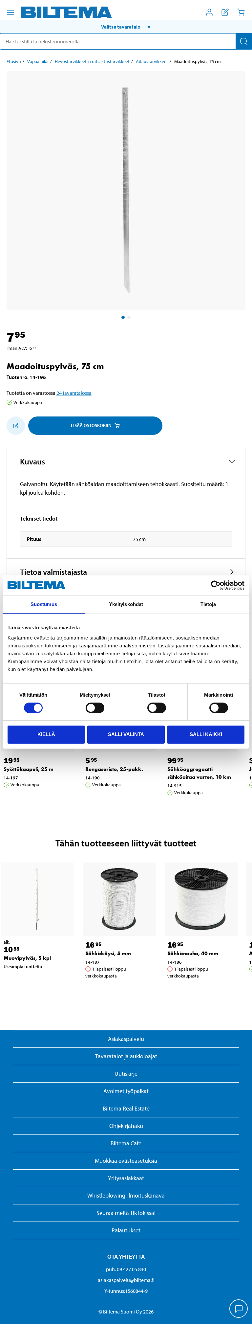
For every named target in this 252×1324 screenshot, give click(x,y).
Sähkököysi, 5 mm (108, 953)
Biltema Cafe (126, 1143)
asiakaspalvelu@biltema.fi (126, 1280)
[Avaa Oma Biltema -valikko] (209, 12)
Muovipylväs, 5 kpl (27, 957)
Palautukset (126, 1230)
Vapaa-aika (38, 61)
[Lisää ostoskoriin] (16, 425)
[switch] (95, 708)
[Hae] (244, 41)
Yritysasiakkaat (126, 1178)
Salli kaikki (206, 734)
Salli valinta (126, 734)
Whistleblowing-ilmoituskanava (126, 1195)
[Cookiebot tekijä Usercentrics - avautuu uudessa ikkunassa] (215, 585)
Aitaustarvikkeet (152, 61)
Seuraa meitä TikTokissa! (126, 1213)
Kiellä (46, 734)
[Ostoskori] (241, 12)
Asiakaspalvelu (126, 1039)
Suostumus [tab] (44, 604)
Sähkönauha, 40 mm (192, 953)
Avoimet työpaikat (126, 1091)
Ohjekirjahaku (126, 1126)
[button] (126, 26)
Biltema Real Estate (126, 1108)
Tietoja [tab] (208, 604)
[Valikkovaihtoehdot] (10, 12)
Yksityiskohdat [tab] (126, 604)
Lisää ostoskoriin (91, 425)
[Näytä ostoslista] (225, 12)
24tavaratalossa (74, 393)
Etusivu (14, 61)
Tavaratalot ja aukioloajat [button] (126, 1056)
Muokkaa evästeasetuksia (126, 1160)
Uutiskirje (126, 1073)
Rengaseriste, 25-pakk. (114, 769)
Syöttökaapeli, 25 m (28, 769)
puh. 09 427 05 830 (126, 1269)
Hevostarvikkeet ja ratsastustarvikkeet (92, 61)
